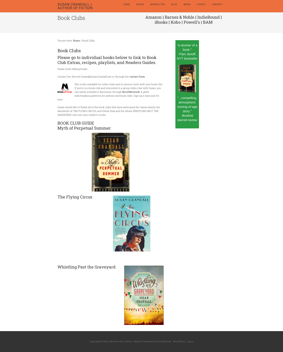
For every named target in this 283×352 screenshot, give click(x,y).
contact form (137, 76)
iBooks (161, 22)
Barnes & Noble (179, 17)
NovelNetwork (131, 91)
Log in (190, 341)
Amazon (153, 17)
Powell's (192, 22)
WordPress (179, 341)
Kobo (176, 22)
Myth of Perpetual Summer (84, 128)
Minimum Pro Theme (121, 341)
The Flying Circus (74, 197)
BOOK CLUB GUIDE (75, 123)
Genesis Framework (144, 341)
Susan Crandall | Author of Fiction (75, 6)
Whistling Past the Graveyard (86, 267)
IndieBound (208, 17)
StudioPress (164, 341)
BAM (208, 22)
